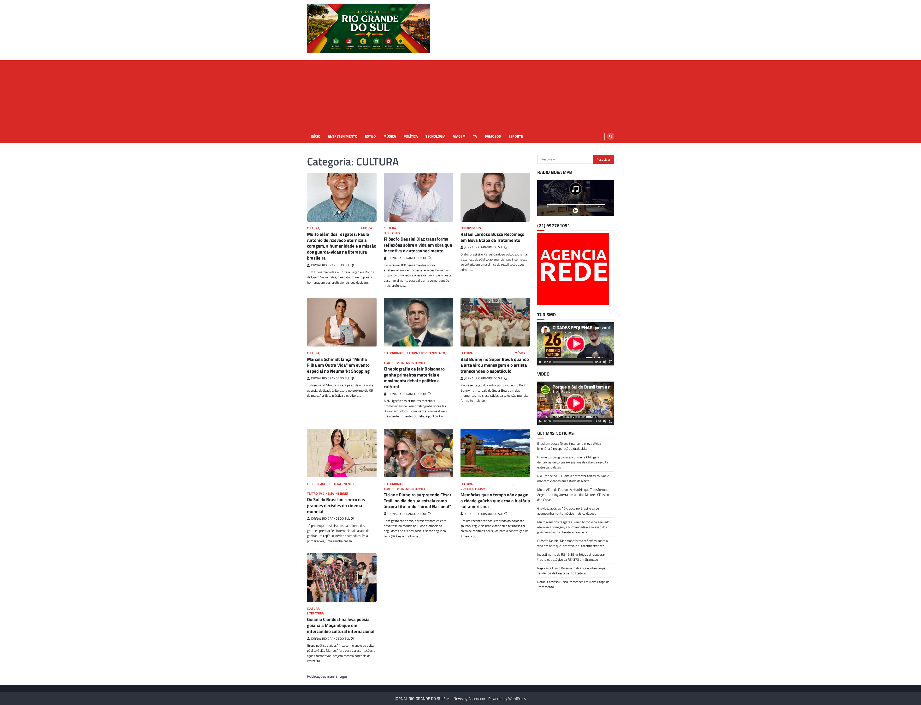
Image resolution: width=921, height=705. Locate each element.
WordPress (517, 698)
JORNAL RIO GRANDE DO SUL (340, 228)
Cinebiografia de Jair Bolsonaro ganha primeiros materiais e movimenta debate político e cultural (414, 377)
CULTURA (313, 228)
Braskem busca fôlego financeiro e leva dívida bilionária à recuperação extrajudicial (569, 446)
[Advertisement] (460, 94)
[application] (575, 343)
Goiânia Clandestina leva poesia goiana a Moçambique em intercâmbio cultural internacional (340, 625)
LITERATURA (392, 233)
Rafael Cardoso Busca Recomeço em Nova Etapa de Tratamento (492, 237)
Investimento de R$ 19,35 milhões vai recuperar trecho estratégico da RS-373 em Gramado (571, 557)
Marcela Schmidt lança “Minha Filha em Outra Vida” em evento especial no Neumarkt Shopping (338, 365)
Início (315, 136)
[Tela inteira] (611, 362)
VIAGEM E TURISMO (474, 489)
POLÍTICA (411, 136)
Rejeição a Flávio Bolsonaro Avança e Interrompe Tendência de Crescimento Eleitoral (571, 570)
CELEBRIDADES (470, 228)
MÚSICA (390, 136)
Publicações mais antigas (327, 676)
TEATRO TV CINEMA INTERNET (404, 363)
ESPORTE (515, 136)
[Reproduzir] (540, 362)
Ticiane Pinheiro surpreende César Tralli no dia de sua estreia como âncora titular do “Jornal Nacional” (417, 500)
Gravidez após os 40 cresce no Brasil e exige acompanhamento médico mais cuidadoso (568, 511)
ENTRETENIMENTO (342, 136)
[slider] (573, 362)
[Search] (610, 136)
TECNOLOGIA (435, 136)
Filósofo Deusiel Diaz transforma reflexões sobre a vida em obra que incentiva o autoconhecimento (418, 244)
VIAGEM (459, 136)
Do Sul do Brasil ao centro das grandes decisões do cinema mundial (336, 505)
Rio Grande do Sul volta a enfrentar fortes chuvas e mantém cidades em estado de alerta (573, 478)
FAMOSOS (493, 136)
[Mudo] (605, 362)
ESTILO (370, 136)
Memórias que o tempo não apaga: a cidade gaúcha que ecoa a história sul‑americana (495, 500)
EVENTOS (348, 484)
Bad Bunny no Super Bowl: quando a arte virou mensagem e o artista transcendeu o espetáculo (494, 365)
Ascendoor (476, 698)
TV (475, 136)
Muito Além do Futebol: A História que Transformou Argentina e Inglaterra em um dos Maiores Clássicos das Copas (573, 494)
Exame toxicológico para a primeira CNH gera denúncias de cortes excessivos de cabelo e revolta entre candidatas (572, 462)
